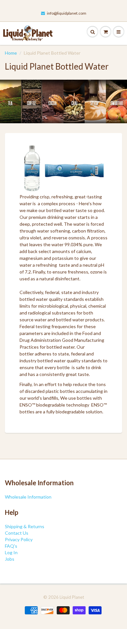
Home (11, 53)
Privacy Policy (19, 539)
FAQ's (11, 546)
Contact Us (16, 533)
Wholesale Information (28, 497)
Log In (11, 552)
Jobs (9, 559)
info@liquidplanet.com (66, 13)
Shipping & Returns (24, 526)
